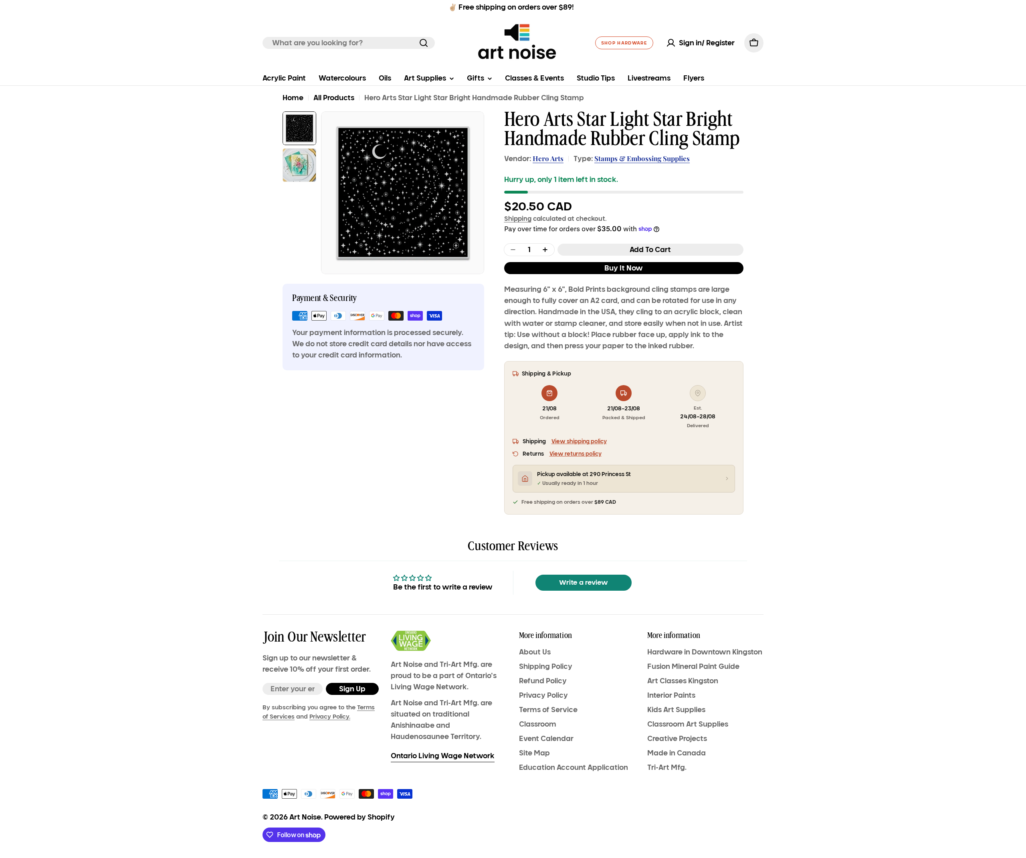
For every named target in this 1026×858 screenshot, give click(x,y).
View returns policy (575, 453)
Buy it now (623, 268)
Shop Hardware (624, 43)
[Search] (423, 43)
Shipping (517, 218)
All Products (333, 97)
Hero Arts (548, 158)
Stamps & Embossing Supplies (642, 158)
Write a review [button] (583, 582)
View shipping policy (579, 441)
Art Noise (305, 817)
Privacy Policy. (329, 716)
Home (293, 97)
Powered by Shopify (359, 817)
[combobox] (349, 43)
